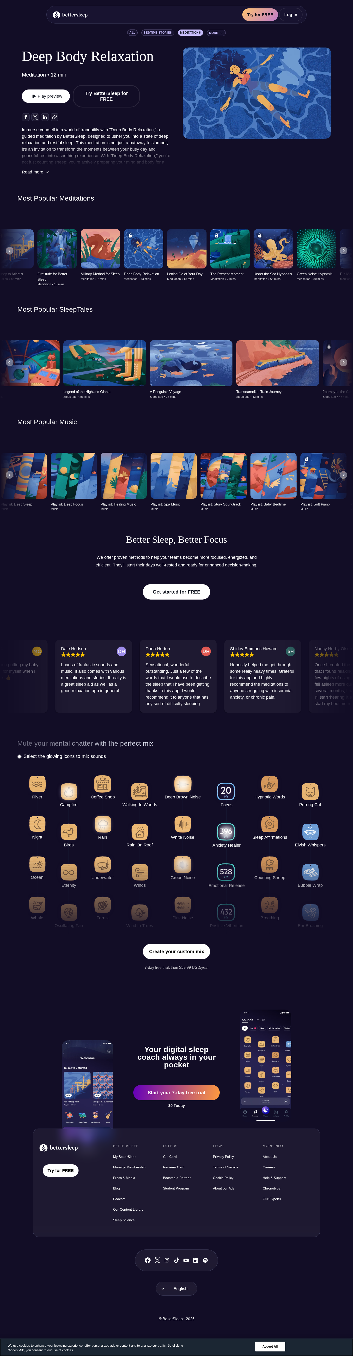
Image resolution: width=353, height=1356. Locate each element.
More (213, 33)
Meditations (190, 32)
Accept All (270, 1346)
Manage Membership (129, 1167)
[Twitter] (157, 1260)
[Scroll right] (343, 251)
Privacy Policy (223, 1157)
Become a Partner (177, 1178)
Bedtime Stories (158, 32)
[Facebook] (148, 1260)
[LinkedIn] (196, 1260)
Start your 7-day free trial (176, 1092)
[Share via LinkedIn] (45, 117)
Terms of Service (225, 1167)
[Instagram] (167, 1260)
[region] (176, 1347)
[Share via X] (35, 117)
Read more (32, 172)
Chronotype (271, 1188)
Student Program (176, 1188)
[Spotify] (205, 1260)
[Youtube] (186, 1260)
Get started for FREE (176, 592)
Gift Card (170, 1157)
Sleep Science (124, 1220)
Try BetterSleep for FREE (106, 96)
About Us (270, 1157)
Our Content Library (128, 1209)
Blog (116, 1188)
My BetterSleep (124, 1157)
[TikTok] (177, 1260)
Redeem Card (173, 1167)
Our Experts (272, 1199)
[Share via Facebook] (26, 117)
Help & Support (274, 1178)
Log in (290, 14)
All (132, 32)
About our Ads (223, 1188)
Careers (269, 1167)
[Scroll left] (9, 251)
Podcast (119, 1199)
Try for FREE (260, 14)
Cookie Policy (223, 1178)
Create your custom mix (176, 951)
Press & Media (124, 1178)
